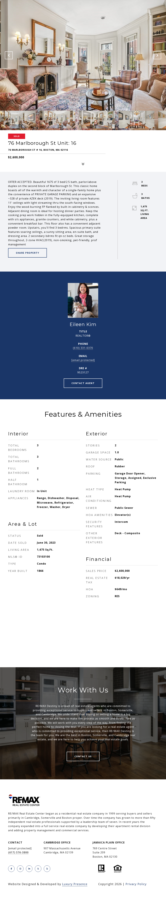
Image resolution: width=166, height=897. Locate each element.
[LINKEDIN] (29, 868)
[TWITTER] (38, 868)
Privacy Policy (136, 884)
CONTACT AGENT (83, 383)
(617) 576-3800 (18, 852)
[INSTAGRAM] (20, 868)
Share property (27, 252)
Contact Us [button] (83, 756)
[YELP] (47, 868)
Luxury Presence (74, 884)
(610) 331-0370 (83, 348)
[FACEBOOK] (11, 868)
